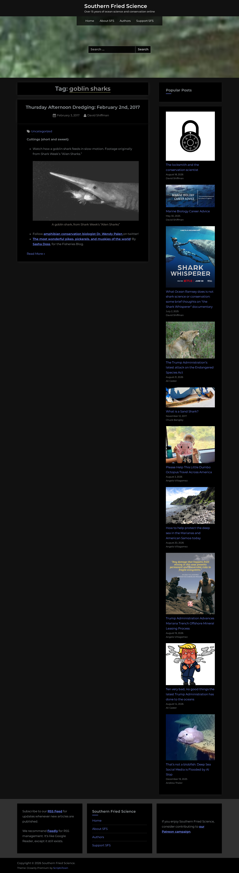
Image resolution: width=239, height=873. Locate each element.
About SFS (107, 20)
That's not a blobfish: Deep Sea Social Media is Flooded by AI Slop (188, 769)
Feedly (52, 831)
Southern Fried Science (115, 6)
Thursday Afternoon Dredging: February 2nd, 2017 (83, 107)
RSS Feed (55, 811)
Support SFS (145, 20)
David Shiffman (98, 115)
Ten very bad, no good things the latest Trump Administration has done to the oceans (190, 694)
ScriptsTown (60, 868)
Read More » (36, 254)
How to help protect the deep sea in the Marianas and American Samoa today (188, 533)
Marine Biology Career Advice (188, 211)
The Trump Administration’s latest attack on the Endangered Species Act (190, 367)
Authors (125, 20)
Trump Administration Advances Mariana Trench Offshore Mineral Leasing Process (190, 623)
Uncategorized (41, 131)
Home (89, 20)
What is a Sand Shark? (182, 411)
